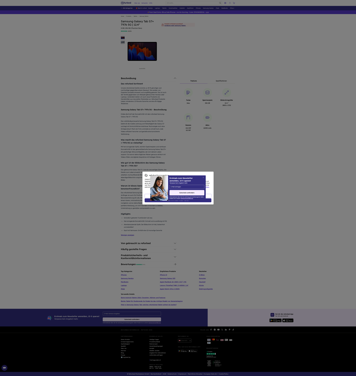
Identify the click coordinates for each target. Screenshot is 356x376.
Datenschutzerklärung (170, 187)
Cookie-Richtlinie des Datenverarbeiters (196, 187)
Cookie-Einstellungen (196, 185)
